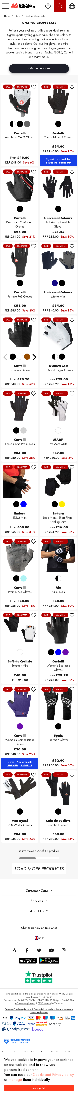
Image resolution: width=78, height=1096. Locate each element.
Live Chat (51, 928)
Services (37, 900)
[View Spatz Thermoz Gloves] (58, 703)
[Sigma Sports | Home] (23, 6)
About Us (37, 911)
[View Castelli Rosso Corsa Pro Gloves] (19, 407)
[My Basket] (72, 6)
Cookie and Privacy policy (53, 1074)
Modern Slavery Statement (60, 1009)
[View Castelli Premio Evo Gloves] (19, 555)
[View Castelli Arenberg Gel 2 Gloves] (19, 101)
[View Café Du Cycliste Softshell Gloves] (58, 789)
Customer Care (37, 890)
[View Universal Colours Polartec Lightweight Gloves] (58, 186)
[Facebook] (27, 950)
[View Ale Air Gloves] (58, 555)
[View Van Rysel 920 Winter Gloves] (19, 789)
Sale (18, 16)
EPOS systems (44, 1003)
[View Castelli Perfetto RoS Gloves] (19, 260)
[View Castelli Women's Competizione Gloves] (19, 703)
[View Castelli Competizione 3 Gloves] (58, 101)
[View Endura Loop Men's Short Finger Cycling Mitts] (58, 481)
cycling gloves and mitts (53, 43)
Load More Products (39, 868)
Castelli (68, 52)
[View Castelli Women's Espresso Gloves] (58, 629)
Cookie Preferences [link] (39, 1012)
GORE (58, 52)
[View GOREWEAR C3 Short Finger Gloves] (58, 334)
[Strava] (14, 950)
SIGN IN (51, 162)
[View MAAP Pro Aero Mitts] (58, 407)
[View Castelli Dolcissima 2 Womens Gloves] (19, 186)
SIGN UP (65, 162)
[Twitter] (39, 950)
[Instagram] (63, 950)
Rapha (48, 52)
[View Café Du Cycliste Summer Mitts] (19, 629)
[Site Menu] (5, 6)
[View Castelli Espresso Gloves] (19, 334)
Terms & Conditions (14, 1009)
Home (7, 16)
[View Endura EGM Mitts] (19, 481)
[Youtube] (51, 950)
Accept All (39, 1088)
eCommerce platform (25, 1003)
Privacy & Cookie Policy (35, 1009)
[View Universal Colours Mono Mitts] (58, 260)
